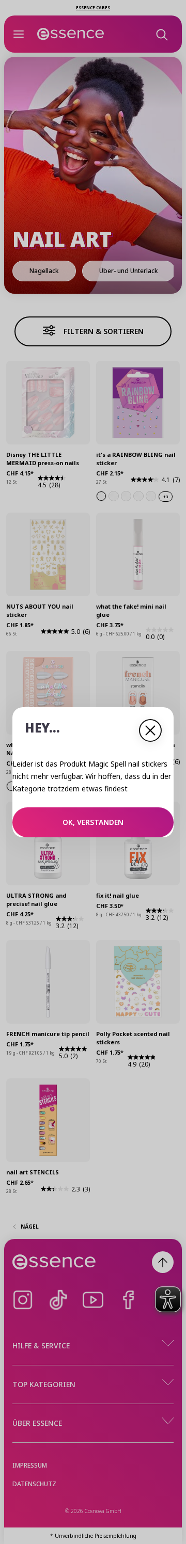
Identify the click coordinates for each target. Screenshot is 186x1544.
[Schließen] (150, 730)
